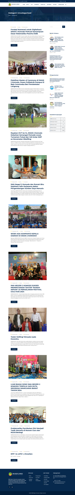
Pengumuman (38, 475)
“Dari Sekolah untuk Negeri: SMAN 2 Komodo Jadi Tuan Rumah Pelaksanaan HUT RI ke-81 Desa (56, 39)
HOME (24, 4)
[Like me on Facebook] (63, 1)
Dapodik (45, 482)
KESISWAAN (36, 4)
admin (19, 27)
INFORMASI (49, 4)
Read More (14, 45)
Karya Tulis (31, 477)
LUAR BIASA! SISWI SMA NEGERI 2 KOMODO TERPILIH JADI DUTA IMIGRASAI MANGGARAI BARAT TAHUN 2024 (25, 387)
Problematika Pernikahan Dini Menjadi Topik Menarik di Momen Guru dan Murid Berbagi (27, 430)
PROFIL (27, 4)
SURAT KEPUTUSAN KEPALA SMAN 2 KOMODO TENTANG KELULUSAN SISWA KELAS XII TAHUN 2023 (56, 95)
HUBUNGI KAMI (61, 4)
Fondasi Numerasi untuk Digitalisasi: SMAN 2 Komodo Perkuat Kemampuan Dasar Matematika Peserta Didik (27, 32)
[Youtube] (12, 487)
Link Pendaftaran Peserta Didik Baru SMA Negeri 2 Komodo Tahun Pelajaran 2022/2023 (57, 105)
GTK (31, 4)
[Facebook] (9, 487)
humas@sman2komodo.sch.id (14, 1)
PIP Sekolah (46, 484)
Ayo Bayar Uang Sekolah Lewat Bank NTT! (59, 87)
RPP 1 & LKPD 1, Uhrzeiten (21, 454)
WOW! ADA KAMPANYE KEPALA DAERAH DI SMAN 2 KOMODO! (24, 235)
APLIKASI (54, 4)
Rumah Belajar (46, 481)
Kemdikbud (46, 475)
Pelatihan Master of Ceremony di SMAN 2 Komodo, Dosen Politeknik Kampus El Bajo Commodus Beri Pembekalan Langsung (27, 83)
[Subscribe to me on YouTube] (65, 1)
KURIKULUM (43, 4)
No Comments (25, 27)
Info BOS (45, 479)
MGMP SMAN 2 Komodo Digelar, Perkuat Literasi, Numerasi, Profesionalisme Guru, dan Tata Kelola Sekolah (57, 49)
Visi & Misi (38, 477)
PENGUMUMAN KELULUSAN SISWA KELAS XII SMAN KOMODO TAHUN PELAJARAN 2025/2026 (57, 80)
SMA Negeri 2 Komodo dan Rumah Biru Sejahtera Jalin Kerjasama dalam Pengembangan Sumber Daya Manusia (27, 186)
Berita (30, 475)
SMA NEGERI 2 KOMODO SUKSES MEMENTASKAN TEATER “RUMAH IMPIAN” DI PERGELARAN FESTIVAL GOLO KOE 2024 (26, 289)
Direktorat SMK (46, 477)
